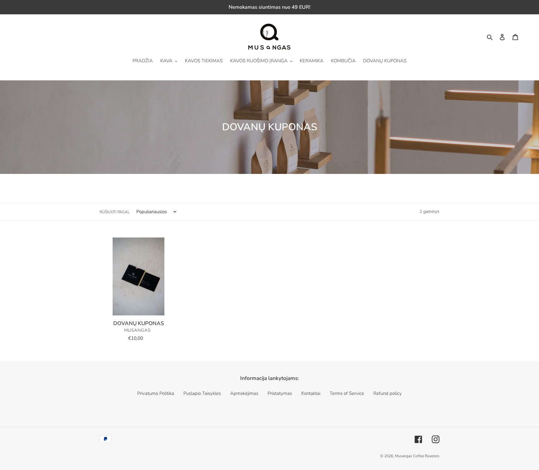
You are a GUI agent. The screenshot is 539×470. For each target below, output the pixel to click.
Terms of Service (347, 393)
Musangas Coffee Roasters (417, 455)
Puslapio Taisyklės (202, 393)
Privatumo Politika (155, 393)
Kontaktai (310, 393)
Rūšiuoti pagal (114, 211)
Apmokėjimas (244, 393)
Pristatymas (280, 393)
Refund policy (387, 393)
